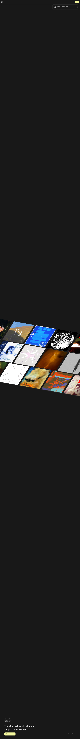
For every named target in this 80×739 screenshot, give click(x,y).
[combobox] (19, 2)
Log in (77, 2)
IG (73, 734)
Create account (10, 734)
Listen (18, 734)
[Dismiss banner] (77, 7)
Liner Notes (68, 734)
